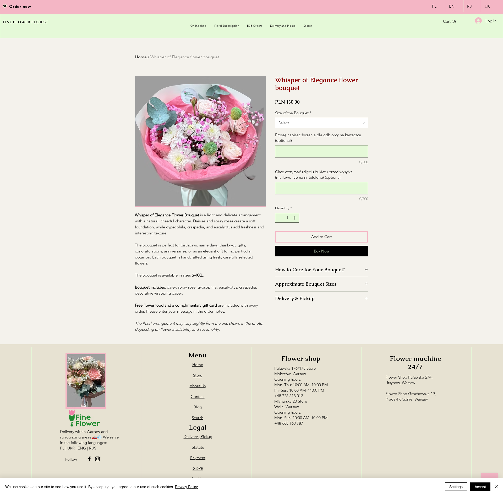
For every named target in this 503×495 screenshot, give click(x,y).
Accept (480, 486)
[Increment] (295, 217)
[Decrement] (279, 217)
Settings (456, 486)
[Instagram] (97, 459)
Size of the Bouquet (293, 112)
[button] (452, 21)
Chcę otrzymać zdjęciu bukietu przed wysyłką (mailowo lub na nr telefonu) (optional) (314, 174)
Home (141, 56)
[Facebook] (89, 459)
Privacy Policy (186, 486)
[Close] (497, 486)
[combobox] (321, 123)
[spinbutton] (287, 217)
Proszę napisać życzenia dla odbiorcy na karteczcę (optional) (318, 137)
